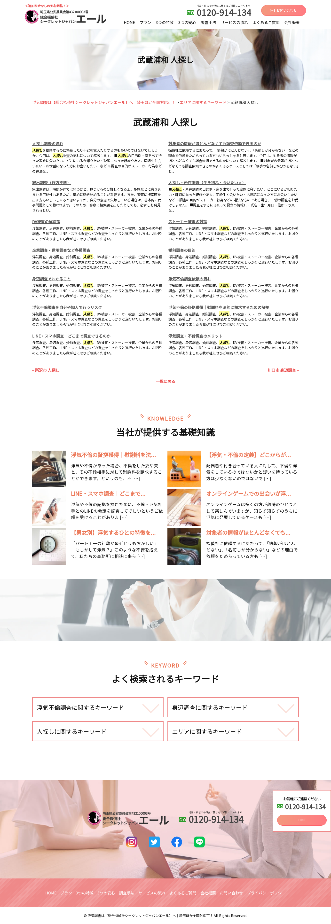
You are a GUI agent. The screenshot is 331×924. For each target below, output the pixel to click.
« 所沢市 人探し (45, 370)
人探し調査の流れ (47, 143)
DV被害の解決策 (46, 221)
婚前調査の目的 (182, 250)
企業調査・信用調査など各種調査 (61, 250)
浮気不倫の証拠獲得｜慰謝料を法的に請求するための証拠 (218, 307)
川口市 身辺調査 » (283, 370)
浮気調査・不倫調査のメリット (195, 336)
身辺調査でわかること (51, 279)
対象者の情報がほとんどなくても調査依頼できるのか (214, 143)
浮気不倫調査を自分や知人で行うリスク (67, 307)
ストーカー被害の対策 (187, 221)
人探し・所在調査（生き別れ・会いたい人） (207, 182)
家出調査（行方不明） (51, 182)
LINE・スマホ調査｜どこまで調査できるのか (71, 336)
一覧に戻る (165, 381)
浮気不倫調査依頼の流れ (189, 279)
